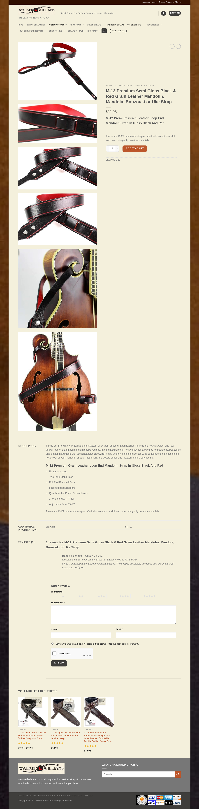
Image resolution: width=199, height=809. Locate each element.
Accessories (153, 25)
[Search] (104, 30)
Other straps (124, 86)
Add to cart (135, 148)
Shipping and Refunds (69, 796)
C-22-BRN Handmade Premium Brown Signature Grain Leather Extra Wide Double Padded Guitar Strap (98, 736)
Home (20, 25)
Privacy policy (46, 796)
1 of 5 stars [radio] (55, 596)
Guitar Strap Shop (36, 25)
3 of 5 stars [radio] (91, 596)
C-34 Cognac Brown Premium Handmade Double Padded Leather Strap (65, 735)
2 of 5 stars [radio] (72, 596)
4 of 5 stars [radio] (112, 596)
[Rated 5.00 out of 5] (24, 743)
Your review (58, 602)
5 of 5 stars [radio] (137, 596)
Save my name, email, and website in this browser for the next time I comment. (97, 644)
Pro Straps (75, 25)
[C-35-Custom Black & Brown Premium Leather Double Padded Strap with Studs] (33, 712)
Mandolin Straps (115, 25)
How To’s (91, 31)
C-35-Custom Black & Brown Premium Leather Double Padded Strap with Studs (32, 735)
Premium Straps (56, 25)
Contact (88, 796)
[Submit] (178, 774)
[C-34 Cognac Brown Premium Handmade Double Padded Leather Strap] (66, 712)
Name (54, 629)
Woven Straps (94, 25)
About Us (31, 796)
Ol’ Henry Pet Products (31, 31)
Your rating (56, 591)
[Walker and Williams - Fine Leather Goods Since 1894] (36, 10)
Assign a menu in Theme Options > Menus (161, 2)
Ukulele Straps (144, 86)
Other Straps (134, 25)
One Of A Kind (55, 31)
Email (119, 629)
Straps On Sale (75, 31)
